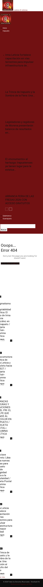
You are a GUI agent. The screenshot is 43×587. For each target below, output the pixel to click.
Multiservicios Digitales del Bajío (21, 584)
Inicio (5, 28)
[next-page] (10, 209)
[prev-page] (6, 209)
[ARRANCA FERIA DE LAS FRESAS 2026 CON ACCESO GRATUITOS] (20, 182)
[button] (1, 12)
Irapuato (6, 31)
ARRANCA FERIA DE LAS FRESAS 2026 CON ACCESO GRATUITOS (19, 200)
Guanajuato (7, 219)
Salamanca (7, 216)
